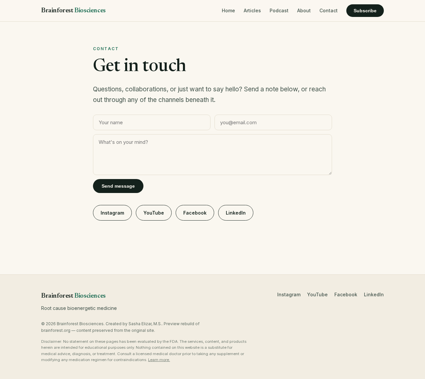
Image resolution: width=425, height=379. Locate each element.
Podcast (279, 10)
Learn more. (159, 359)
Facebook (195, 213)
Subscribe (365, 10)
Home (228, 10)
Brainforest (73, 10)
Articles (252, 10)
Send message (118, 186)
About (304, 10)
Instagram (112, 213)
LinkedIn (236, 213)
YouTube (153, 213)
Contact (328, 10)
